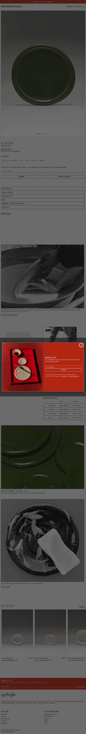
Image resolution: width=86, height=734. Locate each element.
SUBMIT (63, 370)
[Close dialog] (81, 345)
